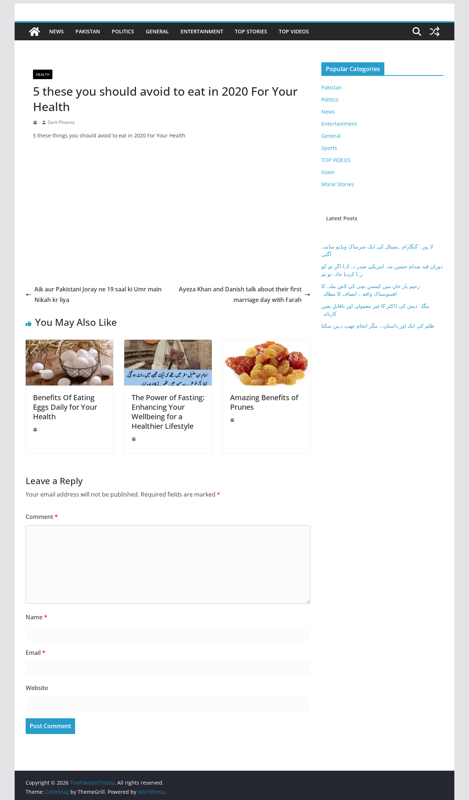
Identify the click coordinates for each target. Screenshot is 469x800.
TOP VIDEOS (294, 31)
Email (35, 653)
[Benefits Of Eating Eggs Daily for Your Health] (69, 345)
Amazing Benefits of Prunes (264, 402)
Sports (329, 147)
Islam (328, 172)
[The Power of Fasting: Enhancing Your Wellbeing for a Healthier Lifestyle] (168, 345)
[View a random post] (434, 31)
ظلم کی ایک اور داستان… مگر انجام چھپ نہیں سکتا (377, 325)
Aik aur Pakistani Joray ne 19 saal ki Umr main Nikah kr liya (98, 294)
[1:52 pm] (36, 429)
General (157, 31)
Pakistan (87, 31)
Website (37, 688)
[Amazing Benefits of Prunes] (266, 345)
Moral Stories (337, 184)
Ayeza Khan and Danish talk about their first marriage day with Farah (240, 294)
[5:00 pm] (233, 420)
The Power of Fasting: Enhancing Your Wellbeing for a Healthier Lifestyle (168, 411)
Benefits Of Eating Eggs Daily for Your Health (65, 406)
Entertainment (202, 31)
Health (42, 74)
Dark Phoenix (61, 122)
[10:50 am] (36, 122)
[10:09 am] (134, 439)
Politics (123, 31)
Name (36, 617)
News (56, 31)
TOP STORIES (251, 31)
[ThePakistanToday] (34, 31)
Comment (42, 517)
